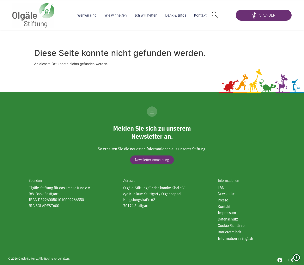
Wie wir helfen (115, 15)
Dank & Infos (175, 15)
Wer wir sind (87, 15)
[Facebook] (280, 260)
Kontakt (200, 15)
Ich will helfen (146, 15)
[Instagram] (291, 260)
